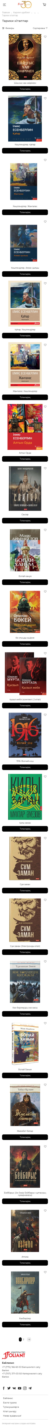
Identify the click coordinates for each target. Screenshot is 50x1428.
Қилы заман (25, 823)
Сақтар (25, 514)
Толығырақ (25, 89)
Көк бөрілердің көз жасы (25, 1007)
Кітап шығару (9, 1411)
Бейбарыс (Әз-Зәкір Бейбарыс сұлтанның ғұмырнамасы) (25, 1194)
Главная (6, 12)
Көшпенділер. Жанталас (25, 206)
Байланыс (8, 1398)
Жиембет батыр (25, 1131)
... (35, 12)
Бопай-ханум (25, 576)
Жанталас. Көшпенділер (25, 391)
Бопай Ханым (25, 1069)
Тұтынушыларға (11, 1407)
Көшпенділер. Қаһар (25, 144)
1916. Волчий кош (25, 761)
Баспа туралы (10, 1402)
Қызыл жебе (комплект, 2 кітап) (25, 699)
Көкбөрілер (25, 1318)
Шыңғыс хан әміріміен (25, 83)
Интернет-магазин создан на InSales (18, 1423)
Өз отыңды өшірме (25, 638)
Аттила (25, 1257)
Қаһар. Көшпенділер (25, 329)
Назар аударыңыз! (12, 1416)
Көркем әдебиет (21, 12)
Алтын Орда (25, 453)
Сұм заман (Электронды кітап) (25, 946)
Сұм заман (25, 884)
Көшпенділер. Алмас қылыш (25, 268)
